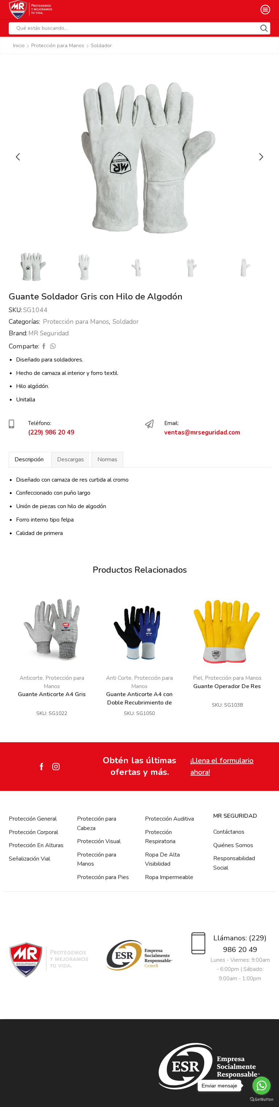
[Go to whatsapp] (261, 1086)
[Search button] (264, 28)
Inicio (19, 45)
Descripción (29, 459)
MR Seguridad (48, 333)
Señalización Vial (29, 859)
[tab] (29, 459)
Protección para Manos (57, 45)
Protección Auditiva (169, 819)
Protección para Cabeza (96, 823)
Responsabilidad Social (234, 863)
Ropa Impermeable (169, 877)
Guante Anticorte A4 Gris (52, 694)
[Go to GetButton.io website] (261, 1099)
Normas (107, 459)
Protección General (33, 819)
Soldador (101, 45)
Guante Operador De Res (227, 686)
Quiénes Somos (233, 845)
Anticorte (31, 678)
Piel (197, 678)
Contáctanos (228, 832)
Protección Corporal (33, 832)
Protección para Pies (103, 877)
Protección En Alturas (36, 845)
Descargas (70, 459)
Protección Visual (99, 841)
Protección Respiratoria (160, 837)
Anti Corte (119, 678)
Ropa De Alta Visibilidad (162, 859)
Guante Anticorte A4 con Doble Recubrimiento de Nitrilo (139, 702)
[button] (18, 157)
